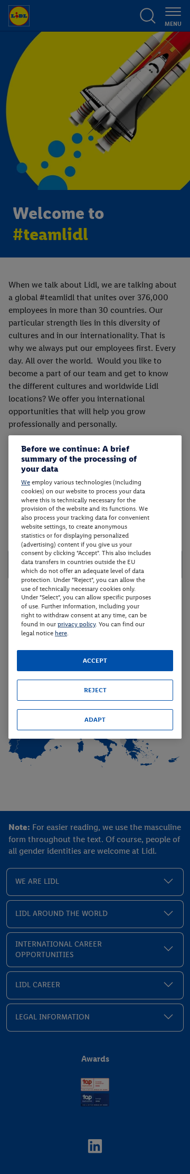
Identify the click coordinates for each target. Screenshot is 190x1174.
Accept (95, 660)
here (61, 633)
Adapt (95, 719)
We (25, 482)
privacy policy (77, 624)
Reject (95, 690)
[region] (95, 587)
